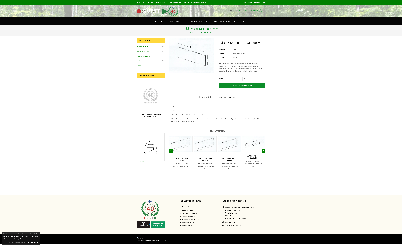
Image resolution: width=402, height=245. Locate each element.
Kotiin (138, 60)
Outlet (139, 65)
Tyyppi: (222, 53)
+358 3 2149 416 (230, 222)
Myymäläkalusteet (143, 51)
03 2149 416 (142, 2)
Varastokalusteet (142, 46)
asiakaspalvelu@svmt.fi (157, 2)
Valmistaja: (223, 49)
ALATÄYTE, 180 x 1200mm (181, 159)
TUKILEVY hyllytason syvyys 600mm (150, 116)
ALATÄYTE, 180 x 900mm (229, 159)
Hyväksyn (33, 242)
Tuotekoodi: (223, 57)
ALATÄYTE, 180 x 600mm (205, 159)
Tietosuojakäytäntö (188, 216)
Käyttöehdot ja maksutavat (191, 219)
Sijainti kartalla (247, 2)
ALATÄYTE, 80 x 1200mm (253, 157)
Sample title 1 (141, 162)
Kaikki (191, 32)
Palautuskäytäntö (188, 222)
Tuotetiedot (205, 97)
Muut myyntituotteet (143, 56)
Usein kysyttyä (187, 225)
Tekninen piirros (225, 97)
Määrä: (221, 78)
